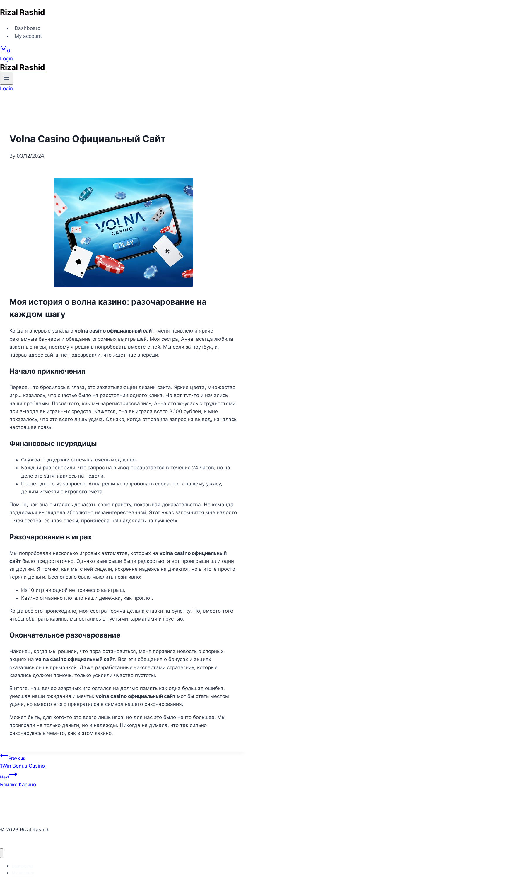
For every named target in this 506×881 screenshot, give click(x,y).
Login (6, 59)
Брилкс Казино (18, 781)
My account (28, 36)
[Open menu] (6, 78)
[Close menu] (1, 853)
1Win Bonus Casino (22, 762)
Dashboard (28, 28)
